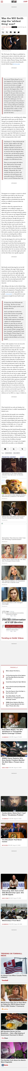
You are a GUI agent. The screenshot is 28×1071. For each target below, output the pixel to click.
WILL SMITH (16, 453)
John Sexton (6, 27)
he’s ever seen (16, 64)
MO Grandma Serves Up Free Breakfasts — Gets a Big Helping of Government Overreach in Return (13, 1033)
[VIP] (25, 1)
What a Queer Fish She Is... (13, 671)
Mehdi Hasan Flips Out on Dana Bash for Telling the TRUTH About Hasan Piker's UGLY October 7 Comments (13, 1004)
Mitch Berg (5, 845)
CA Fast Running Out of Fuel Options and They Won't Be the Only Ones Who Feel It (16, 677)
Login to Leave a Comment (14, 626)
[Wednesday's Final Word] (14, 911)
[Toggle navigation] (2, 1)
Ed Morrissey (5, 737)
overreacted (9, 294)
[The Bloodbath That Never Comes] (14, 830)
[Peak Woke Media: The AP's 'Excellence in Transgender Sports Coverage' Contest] (14, 720)
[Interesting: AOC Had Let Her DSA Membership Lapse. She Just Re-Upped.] (14, 881)
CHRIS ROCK (8, 453)
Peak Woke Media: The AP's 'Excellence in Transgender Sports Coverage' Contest (15, 697)
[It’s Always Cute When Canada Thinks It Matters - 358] (14, 965)
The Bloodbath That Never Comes (12, 841)
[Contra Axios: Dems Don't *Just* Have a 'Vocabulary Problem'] (14, 803)
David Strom (5, 767)
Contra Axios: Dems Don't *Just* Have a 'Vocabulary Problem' (14, 814)
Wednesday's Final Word (11, 921)
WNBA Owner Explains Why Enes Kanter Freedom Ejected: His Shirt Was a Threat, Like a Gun (15, 704)
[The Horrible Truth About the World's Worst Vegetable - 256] (14, 1050)
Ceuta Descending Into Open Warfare (16, 682)
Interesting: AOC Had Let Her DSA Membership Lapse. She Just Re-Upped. (13, 893)
